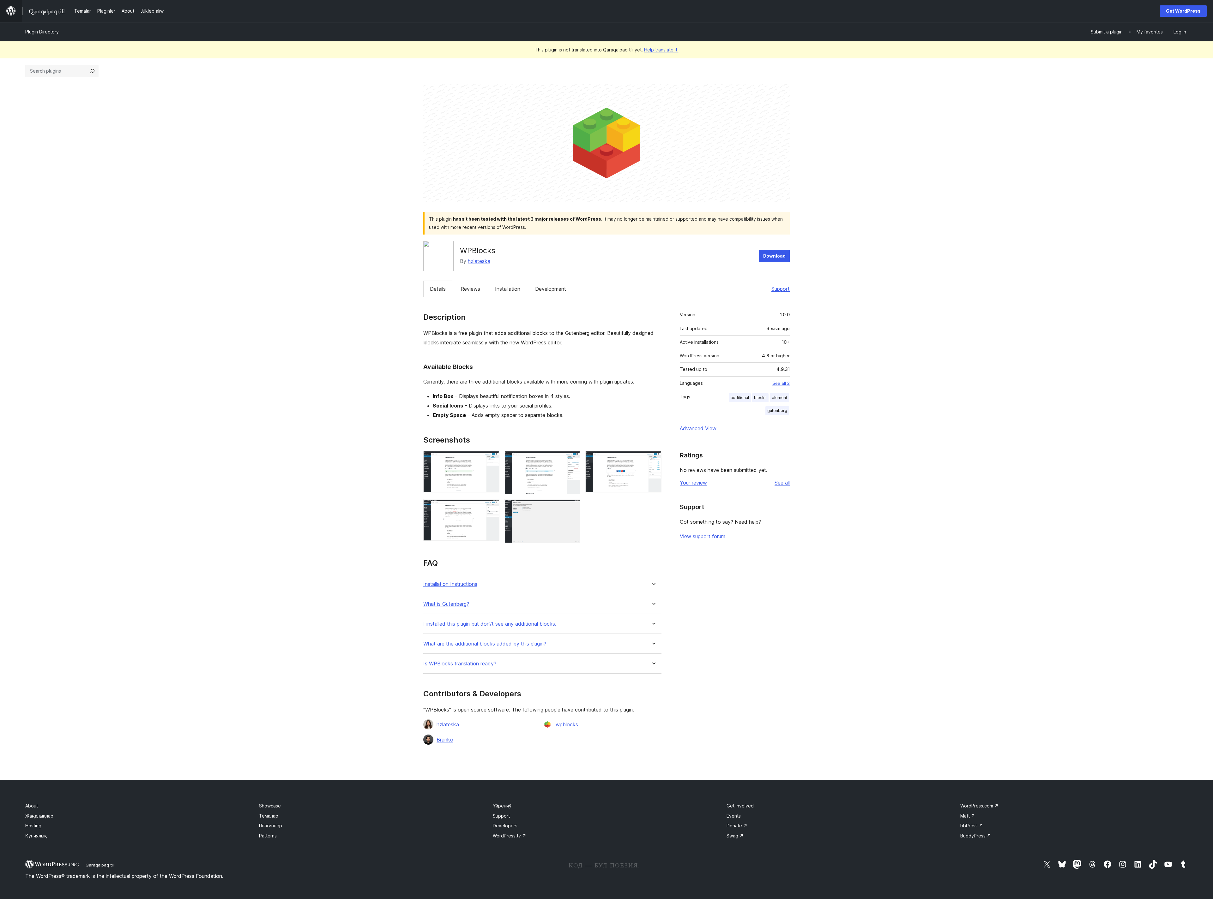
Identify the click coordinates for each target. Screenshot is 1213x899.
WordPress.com (979, 805)
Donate (737, 825)
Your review (693, 482)
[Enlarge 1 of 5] (491, 459)
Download (774, 256)
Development (550, 289)
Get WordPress (1183, 11)
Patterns (268, 835)
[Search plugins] (92, 71)
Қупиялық (36, 835)
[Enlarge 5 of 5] (572, 508)
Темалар (268, 816)
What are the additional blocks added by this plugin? (484, 644)
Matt (967, 816)
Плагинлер (270, 825)
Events (734, 816)
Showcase (270, 805)
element (779, 397)
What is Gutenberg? (446, 604)
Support (780, 289)
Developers (505, 825)
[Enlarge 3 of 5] (653, 459)
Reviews (470, 289)
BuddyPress (975, 835)
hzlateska (479, 261)
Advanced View (698, 428)
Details (438, 289)
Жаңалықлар (39, 816)
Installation (507, 289)
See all (782, 482)
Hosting (33, 825)
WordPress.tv (509, 835)
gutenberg (777, 410)
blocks (760, 397)
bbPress (971, 825)
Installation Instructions (450, 584)
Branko (445, 739)
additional (740, 397)
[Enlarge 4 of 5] (491, 508)
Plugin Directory (42, 31)
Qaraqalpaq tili (100, 864)
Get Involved (740, 805)
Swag (735, 835)
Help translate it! (661, 49)
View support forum (702, 536)
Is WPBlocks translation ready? (459, 664)
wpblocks (567, 724)
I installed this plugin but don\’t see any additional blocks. (489, 624)
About (31, 805)
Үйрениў (502, 805)
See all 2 (781, 383)
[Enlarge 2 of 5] (572, 459)
